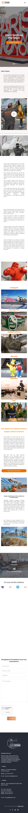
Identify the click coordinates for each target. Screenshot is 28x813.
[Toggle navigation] (25, 2)
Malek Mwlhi (20, 806)
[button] (14, 470)
